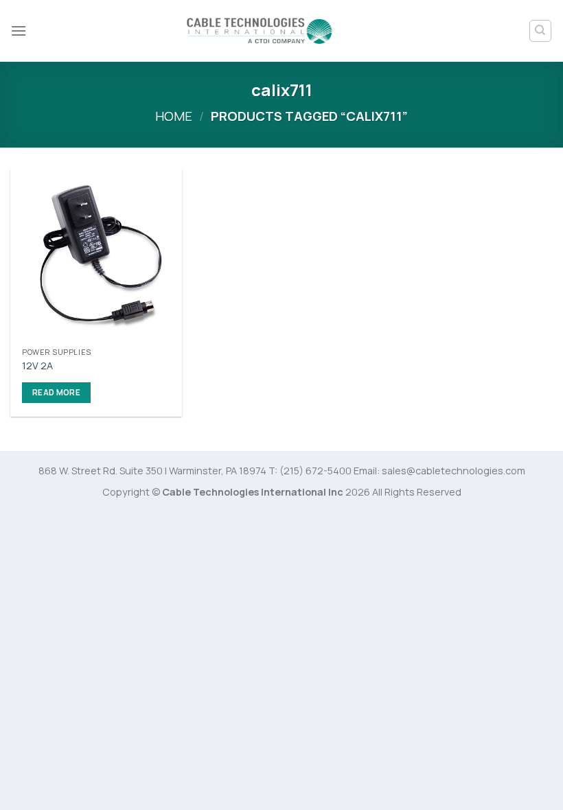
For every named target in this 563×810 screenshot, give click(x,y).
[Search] (540, 31)
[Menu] (18, 30)
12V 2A (37, 366)
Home (173, 116)
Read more (56, 392)
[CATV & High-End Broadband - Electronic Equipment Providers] (260, 31)
